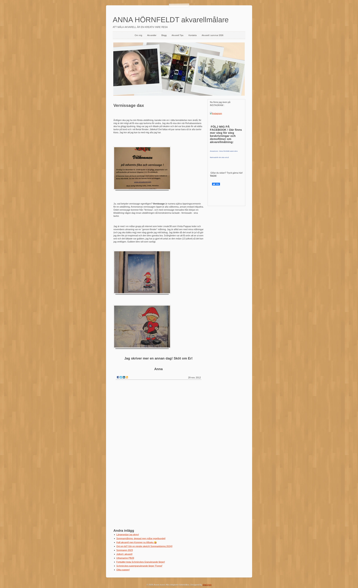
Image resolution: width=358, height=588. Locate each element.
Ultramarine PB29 (125, 558)
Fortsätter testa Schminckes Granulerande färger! (140, 562)
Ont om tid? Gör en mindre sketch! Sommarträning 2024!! (144, 546)
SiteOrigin (207, 584)
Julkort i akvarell (124, 554)
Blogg (164, 35)
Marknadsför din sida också (219, 157)
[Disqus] (158, 417)
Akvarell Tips (177, 35)
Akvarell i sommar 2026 (212, 35)
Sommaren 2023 (124, 550)
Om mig (138, 35)
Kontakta (193, 35)
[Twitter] (121, 377)
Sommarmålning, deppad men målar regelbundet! (140, 538)
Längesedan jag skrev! (127, 534)
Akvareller (151, 35)
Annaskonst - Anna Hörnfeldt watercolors (224, 151)
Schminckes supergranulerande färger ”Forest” (139, 566)
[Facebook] (118, 377)
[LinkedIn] (124, 377)
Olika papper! (123, 570)
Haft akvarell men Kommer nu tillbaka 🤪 (136, 542)
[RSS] (127, 377)
